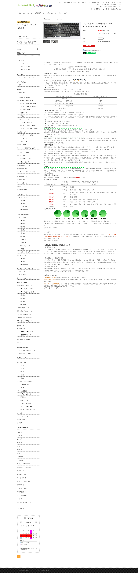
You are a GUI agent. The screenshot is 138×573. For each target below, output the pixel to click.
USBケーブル (21, 156)
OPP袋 (19, 342)
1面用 (22, 365)
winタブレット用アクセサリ (28, 125)
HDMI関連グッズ (22, 168)
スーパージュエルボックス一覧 (26, 350)
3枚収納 (22, 227)
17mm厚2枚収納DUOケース (25, 317)
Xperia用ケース (21, 179)
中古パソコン (48, 19)
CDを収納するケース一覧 (24, 285)
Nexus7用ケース (22, 189)
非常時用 (19, 499)
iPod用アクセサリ (22, 144)
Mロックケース (21, 255)
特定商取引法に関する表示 (42, 570)
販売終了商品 (21, 419)
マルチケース (21, 271)
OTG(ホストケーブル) (115, 4)
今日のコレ (20, 85)
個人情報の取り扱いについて (26, 570)
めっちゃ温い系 (21, 478)
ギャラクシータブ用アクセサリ (29, 128)
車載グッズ (23, 116)
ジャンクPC (23, 63)
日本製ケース (21, 328)
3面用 (22, 372)
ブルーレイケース (22, 197)
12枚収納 (23, 242)
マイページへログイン (106, 6)
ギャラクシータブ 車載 (90, 2)
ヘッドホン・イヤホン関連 (28, 103)
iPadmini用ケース (22, 183)
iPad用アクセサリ (22, 132)
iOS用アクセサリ (25, 109)
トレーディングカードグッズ (25, 77)
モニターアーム (21, 362)
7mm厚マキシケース (23, 308)
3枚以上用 (23, 301)
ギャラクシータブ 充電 (103, 4)
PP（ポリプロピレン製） (27, 292)
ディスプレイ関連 (25, 403)
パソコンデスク (25, 400)
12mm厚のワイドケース (24, 314)
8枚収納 (22, 236)
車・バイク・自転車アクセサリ (26, 148)
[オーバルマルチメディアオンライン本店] (34, 7)
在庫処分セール (21, 92)
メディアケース (21, 413)
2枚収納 (22, 203)
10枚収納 (23, 239)
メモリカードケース (26, 416)
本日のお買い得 (21, 492)
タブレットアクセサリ (23, 119)
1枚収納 (22, 200)
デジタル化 (20, 485)
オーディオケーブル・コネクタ (26, 172)
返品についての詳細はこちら (93, 50)
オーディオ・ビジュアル (24, 381)
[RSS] (18, 557)
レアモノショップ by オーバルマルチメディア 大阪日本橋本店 (28, 42)
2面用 (22, 368)
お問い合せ (50, 13)
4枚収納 (22, 230)
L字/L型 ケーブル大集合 (24, 467)
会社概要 (20, 28)
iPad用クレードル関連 (27, 135)
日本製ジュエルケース (26, 332)
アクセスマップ (22, 36)
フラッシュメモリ (22, 488)
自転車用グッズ (21, 474)
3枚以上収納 (24, 265)
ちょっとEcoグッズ (23, 495)
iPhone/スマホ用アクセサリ (25, 100)
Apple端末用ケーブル (23, 165)
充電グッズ (23, 113)
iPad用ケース (21, 186)
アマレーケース (21, 274)
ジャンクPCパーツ (58, 19)
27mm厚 (99, 2)
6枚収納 (22, 233)
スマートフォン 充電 (78, 2)
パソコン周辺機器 (22, 391)
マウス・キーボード (26, 406)
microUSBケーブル (26, 159)
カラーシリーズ (25, 252)
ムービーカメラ (25, 384)
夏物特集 (23, 397)
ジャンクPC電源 (25, 66)
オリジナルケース (22, 217)
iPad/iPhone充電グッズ (24, 502)
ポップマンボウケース (23, 246)
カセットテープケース (23, 357)
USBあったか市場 (25, 394)
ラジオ (22, 387)
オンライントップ (24, 13)
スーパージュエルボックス (114, 2)
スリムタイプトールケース (25, 268)
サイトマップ (62, 13)
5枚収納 (19, 446)
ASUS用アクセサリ (26, 122)
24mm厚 (105, 2)
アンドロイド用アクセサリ (28, 106)
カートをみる (117, 6)
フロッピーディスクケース (25, 353)
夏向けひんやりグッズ (23, 481)
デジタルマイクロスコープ (28, 409)
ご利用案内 (38, 13)
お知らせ (19, 423)
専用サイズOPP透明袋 (23, 464)
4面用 (22, 375)
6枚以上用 (23, 304)
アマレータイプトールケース (25, 278)
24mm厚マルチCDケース (24, 321)
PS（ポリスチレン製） (27, 289)
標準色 (22, 249)
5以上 (22, 378)
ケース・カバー (25, 138)
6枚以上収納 (24, 209)
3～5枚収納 (23, 206)
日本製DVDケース (25, 335)
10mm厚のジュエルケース (25, 311)
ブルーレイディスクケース (65, 2)
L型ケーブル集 (24, 162)
